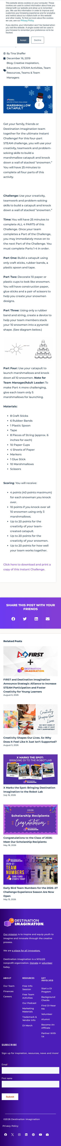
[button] (13, 619)
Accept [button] (23, 40)
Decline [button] (37, 40)
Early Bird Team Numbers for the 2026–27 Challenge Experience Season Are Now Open (30, 892)
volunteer (47, 963)
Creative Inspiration (26, 63)
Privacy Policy (27, 20)
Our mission (10, 934)
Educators (13, 67)
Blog (10, 63)
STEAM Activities (31, 67)
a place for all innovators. (26, 950)
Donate (34, 963)
